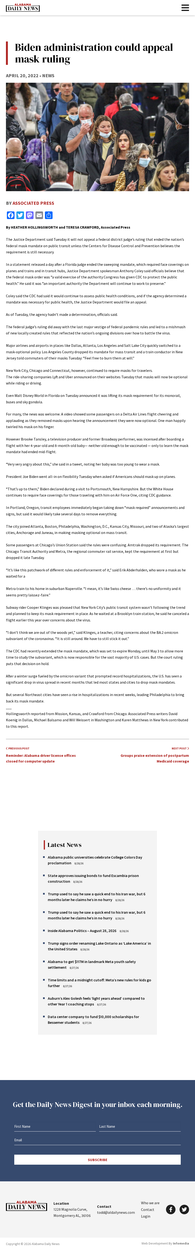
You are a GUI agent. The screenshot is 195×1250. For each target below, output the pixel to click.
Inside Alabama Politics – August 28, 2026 (82, 930)
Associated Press (33, 203)
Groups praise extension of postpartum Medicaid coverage (155, 755)
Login (145, 1216)
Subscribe (97, 1159)
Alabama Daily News (23, 8)
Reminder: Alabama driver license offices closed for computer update (41, 755)
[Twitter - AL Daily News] (184, 1209)
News (48, 75)
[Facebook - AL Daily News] (171, 1209)
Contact (147, 1209)
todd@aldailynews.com (116, 1212)
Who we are (150, 1202)
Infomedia (181, 1243)
